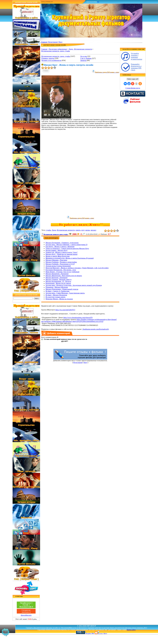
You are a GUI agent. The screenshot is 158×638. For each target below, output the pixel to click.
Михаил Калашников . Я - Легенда (58, 281)
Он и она (83, 56)
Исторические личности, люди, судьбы (55, 51)
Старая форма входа (132, 88)
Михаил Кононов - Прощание (56, 277)
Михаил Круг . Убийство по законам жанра (61, 254)
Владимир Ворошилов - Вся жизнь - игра (61, 270)
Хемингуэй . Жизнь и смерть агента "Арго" (62, 252)
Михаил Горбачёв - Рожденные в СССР (60, 264)
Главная (44, 42)
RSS (98, 1)
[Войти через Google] (136, 83)
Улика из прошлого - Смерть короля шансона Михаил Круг (67, 248)
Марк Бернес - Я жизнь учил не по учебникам (62, 272)
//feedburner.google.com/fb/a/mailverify (95, 329)
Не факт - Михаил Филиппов (56, 295)
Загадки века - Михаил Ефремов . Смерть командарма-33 (66, 245)
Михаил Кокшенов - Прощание (57, 274)
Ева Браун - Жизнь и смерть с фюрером (60, 246)
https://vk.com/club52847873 (65, 310)
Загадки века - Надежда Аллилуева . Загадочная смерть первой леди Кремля (74, 285)
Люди (54, 230)
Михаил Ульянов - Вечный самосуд (58, 279)
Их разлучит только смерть (55, 297)
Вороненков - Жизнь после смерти (58, 283)
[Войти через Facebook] (129, 83)
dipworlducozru (26, 615)
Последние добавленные (58, 49)
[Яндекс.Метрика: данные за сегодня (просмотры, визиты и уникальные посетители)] (102, 632)
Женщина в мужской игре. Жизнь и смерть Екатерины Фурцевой (70, 258)
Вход (60, 42)
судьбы (48, 230)
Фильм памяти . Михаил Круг (57, 250)
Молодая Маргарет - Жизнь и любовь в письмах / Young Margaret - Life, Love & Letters (77, 268)
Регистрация (53, 42)
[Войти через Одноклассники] (140, 83)
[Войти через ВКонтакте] (125, 83)
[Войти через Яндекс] (132, 83)
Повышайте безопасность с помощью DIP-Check (136, 67)
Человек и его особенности (51, 60)
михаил (93, 230)
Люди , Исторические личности (80, 49)
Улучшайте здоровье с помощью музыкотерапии (136, 56)
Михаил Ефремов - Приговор (56, 260)
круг (82, 230)
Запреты (83, 60)
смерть (78, 230)
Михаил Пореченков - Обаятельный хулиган (62, 289)
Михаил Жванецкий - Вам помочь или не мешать (64, 276)
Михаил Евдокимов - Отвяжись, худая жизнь (62, 243)
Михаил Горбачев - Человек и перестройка (61, 262)
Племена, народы (47, 58)
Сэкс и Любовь (85, 58)
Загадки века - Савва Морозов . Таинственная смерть (65, 293)
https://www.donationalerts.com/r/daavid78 (77, 317)
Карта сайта (131, 630)
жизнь (87, 230)
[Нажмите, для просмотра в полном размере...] (56, 118)
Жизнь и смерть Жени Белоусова (58, 256)
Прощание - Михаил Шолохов (57, 287)
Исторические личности (66, 230)
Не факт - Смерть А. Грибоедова (57, 291)
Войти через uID (132, 79)
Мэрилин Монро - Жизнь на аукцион (59, 299)
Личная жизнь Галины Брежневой (58, 266)
